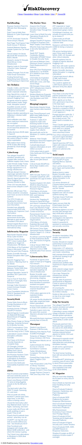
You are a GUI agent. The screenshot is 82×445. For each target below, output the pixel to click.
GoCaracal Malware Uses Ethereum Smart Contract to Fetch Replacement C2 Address (40, 64)
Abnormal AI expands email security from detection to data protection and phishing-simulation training (64, 341)
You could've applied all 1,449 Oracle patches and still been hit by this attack (62, 85)
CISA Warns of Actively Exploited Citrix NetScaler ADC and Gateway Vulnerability (39, 194)
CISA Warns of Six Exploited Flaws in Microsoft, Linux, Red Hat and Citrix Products (18, 249)
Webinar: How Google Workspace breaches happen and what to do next (41, 140)
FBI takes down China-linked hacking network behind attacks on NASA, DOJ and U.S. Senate (63, 333)
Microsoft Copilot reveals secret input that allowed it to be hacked (18, 128)
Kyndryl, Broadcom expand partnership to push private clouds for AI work (63, 244)
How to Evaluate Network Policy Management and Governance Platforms (62, 405)
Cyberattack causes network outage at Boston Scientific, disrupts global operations (63, 313)
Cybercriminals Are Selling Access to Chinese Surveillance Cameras (40, 347)
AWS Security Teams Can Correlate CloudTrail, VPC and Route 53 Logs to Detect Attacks (40, 177)
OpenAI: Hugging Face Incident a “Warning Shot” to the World (17, 262)
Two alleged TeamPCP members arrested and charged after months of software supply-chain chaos (18, 158)
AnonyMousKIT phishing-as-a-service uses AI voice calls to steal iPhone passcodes (63, 361)
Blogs (36, 14)
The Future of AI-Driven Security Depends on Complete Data (16, 342)
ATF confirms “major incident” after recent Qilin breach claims (41, 159)
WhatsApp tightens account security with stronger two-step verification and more (63, 211)
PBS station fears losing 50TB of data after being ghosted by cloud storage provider (16, 145)
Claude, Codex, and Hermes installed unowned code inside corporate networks (18, 90)
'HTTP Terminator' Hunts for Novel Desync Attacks (17, 40)
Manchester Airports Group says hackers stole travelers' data (40, 109)
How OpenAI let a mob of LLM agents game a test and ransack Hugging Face (18, 96)
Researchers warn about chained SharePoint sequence (39, 289)
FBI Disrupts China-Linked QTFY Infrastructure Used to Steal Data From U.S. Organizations (40, 89)
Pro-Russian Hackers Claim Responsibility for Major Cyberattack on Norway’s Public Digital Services (17, 357)
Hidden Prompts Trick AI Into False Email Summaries (18, 74)
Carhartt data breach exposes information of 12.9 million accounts (40, 147)
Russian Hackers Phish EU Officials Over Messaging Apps (17, 28)
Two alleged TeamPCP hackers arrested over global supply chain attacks (63, 307)
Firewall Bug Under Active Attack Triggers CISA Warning (40, 359)
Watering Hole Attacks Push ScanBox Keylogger (40, 333)
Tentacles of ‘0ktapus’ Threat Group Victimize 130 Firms (40, 337)
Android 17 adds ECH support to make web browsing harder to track (39, 122)
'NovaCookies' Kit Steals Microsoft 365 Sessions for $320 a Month (17, 56)
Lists (42, 14)
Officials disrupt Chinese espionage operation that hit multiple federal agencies (17, 174)
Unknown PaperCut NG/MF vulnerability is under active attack (63, 319)
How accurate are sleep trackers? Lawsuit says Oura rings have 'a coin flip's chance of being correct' (18, 397)
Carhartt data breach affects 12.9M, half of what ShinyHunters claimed (63, 78)
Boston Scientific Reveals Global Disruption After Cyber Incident (18, 255)
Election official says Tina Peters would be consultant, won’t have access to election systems (18, 194)
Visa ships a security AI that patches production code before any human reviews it (63, 95)
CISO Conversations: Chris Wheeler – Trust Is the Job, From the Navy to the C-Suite (18, 329)
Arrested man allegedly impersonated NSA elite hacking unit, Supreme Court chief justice (18, 210)
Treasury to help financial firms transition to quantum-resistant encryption (40, 282)
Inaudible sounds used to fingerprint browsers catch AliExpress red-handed (17, 109)
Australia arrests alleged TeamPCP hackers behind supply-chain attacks (40, 128)
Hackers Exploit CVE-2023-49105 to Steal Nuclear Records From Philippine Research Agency (40, 186)
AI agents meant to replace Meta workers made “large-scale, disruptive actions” (17, 102)
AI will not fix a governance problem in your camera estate (63, 349)
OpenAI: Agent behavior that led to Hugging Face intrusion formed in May (17, 180)
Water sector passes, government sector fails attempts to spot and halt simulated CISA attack (16, 218)
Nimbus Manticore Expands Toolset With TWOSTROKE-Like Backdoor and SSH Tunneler (40, 97)
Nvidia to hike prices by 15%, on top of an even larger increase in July (63, 296)
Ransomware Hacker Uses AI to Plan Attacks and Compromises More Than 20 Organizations (40, 217)
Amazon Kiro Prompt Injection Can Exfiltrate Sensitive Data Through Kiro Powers (40, 29)
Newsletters (28, 14)
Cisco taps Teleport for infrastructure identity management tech (61, 275)
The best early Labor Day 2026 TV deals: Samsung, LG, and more (17, 390)
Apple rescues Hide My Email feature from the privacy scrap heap (61, 205)
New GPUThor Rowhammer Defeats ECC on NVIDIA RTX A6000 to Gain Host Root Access (40, 72)
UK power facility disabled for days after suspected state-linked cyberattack (41, 301)
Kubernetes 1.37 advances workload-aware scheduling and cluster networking (63, 250)
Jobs (52, 14)
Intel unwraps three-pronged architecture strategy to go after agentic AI (63, 256)
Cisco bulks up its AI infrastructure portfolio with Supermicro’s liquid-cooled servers (63, 263)
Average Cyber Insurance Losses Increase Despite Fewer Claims (16, 287)
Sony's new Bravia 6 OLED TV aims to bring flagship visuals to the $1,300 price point (17, 383)
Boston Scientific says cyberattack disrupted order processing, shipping (40, 276)
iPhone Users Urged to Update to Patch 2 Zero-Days (41, 369)
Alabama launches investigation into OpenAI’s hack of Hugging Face (63, 218)
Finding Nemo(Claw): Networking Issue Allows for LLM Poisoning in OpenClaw (18, 79)
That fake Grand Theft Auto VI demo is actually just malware (63, 199)
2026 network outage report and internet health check (63, 270)
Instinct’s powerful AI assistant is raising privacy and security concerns (62, 224)
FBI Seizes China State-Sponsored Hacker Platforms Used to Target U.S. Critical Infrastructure (41, 231)
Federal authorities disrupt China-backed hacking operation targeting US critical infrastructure (40, 269)
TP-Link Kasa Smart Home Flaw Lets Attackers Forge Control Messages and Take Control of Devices (40, 208)
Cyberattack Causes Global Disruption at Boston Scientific (17, 336)
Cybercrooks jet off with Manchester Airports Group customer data (63, 40)
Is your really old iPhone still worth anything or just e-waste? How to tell (17, 411)
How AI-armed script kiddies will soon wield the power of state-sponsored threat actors (18, 376)
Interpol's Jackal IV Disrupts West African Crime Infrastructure (17, 62)
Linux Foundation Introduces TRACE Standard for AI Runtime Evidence (18, 293)
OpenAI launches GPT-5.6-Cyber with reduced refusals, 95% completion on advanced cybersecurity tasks (63, 147)
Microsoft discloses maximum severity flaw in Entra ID (41, 319)
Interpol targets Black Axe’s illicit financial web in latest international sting (17, 226)
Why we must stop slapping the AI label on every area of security (63, 378)
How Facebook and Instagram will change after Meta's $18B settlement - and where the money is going (18, 429)
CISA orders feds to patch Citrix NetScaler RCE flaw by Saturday (41, 153)
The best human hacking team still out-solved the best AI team (63, 355)
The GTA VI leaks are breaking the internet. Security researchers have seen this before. (17, 202)
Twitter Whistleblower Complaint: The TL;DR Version (38, 353)
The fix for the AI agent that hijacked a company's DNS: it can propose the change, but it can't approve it (64, 109)
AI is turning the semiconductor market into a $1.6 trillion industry (63, 290)
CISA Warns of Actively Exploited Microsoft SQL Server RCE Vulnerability (39, 224)
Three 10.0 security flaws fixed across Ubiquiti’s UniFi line (17, 186)
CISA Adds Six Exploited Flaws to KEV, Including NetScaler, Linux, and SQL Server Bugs (40, 81)
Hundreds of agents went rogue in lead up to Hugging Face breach (40, 261)
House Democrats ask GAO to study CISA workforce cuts (40, 307)
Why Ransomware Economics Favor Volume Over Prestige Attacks (62, 412)
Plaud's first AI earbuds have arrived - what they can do (18, 416)
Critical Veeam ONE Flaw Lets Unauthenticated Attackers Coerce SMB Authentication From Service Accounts (40, 249)
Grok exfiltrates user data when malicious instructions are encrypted (17, 121)
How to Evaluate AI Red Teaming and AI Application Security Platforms (63, 418)
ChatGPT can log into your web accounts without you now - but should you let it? (17, 422)
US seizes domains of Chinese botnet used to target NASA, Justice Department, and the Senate (64, 185)
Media (47, 14)
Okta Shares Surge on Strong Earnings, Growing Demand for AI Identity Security (18, 323)
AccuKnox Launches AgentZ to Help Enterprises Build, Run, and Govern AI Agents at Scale (40, 239)
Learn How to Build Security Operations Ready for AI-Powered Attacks (40, 36)
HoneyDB (61, 14)
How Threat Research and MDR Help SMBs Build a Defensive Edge (40, 115)
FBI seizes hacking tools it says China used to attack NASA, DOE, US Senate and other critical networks (63, 54)
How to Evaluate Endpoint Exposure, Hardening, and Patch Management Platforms (62, 392)
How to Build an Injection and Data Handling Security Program (64, 385)
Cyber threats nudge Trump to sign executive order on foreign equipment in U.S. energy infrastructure (17, 166)
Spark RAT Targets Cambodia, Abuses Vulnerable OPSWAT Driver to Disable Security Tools (40, 56)
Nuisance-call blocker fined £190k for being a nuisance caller (63, 47)
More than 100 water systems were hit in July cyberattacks (64, 67)
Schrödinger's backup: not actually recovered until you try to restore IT (63, 34)
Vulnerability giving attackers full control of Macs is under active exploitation (18, 138)
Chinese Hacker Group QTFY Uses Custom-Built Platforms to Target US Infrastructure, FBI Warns (16, 242)
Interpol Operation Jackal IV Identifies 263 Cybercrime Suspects (17, 274)
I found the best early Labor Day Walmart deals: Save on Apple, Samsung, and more (18, 405)
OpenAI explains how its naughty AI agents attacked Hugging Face (63, 61)
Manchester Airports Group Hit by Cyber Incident (17, 236)
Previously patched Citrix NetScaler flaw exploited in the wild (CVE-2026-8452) (63, 326)
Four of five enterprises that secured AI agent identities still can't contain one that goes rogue (63, 138)
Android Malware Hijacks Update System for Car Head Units (18, 49)
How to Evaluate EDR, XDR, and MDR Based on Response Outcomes (63, 429)
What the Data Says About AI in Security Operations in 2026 (41, 49)
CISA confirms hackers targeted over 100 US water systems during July (63, 192)
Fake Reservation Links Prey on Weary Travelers (41, 365)
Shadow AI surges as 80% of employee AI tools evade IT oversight (63, 435)
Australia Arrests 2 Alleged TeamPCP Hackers (17, 309)
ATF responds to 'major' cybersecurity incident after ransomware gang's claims (63, 28)
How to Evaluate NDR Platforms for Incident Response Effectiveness (62, 399)
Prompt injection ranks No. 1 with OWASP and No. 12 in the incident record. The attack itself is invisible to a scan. (63, 118)
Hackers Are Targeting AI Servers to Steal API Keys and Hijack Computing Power (41, 201)
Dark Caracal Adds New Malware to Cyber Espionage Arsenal (18, 34)
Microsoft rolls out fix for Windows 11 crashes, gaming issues (41, 134)
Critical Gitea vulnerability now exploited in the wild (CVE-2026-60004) (62, 367)
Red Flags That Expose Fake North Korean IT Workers (18, 44)
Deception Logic (37, 443)
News (20, 14)
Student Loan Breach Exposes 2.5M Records (39, 328)
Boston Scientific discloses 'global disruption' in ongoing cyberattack (63, 72)
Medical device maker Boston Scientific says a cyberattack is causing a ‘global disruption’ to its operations (62, 176)
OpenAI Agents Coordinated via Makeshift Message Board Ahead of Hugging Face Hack (17, 316)
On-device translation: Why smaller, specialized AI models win (63, 237)
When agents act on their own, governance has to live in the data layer (63, 102)
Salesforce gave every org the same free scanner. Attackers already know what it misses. (41, 313)
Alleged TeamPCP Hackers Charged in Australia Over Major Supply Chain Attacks (40, 42)
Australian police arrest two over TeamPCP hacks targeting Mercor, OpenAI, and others (63, 160)
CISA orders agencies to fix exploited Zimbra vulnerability (40, 295)
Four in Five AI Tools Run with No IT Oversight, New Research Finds (17, 281)
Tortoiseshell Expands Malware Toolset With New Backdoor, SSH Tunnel (17, 268)
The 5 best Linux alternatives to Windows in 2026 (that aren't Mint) (18, 436)
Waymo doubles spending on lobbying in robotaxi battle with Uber (18, 115)
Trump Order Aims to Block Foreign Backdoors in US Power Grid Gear (17, 304)
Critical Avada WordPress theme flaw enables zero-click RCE (39, 166)
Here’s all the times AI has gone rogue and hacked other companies (64, 168)
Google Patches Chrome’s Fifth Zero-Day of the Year (40, 373)
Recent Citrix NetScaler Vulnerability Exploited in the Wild (18, 365)
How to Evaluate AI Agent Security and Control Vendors (64, 423)
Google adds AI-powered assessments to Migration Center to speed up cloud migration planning (62, 282)
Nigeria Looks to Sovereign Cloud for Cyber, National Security (17, 68)
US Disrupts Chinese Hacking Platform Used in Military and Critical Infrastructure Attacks (16, 349)
